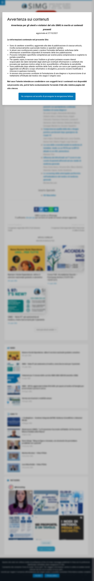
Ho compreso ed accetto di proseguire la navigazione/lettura (47, 96)
